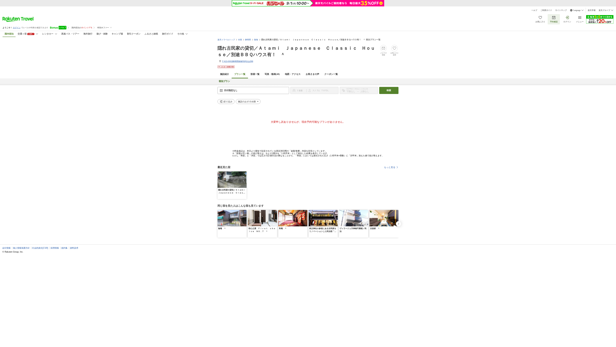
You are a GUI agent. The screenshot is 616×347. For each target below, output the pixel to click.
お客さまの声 (312, 74)
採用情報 (55, 248)
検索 (389, 90)
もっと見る (389, 167)
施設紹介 (224, 74)
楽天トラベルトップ (226, 40)
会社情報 (6, 248)
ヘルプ (534, 10)
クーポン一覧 (331, 74)
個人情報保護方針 (21, 248)
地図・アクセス (293, 74)
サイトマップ (561, 10)
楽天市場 (591, 10)
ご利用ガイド (546, 10)
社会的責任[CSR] (40, 248)
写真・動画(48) (272, 74)
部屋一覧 (255, 74)
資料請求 (74, 248)
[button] (245, 173)
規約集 (64, 248)
